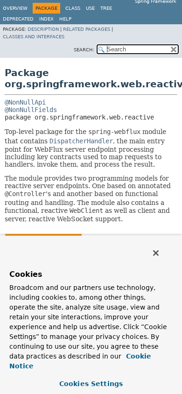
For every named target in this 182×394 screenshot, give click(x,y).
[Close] (156, 253)
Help (65, 18)
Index (46, 18)
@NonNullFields (31, 109)
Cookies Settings (91, 383)
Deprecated (18, 18)
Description (43, 29)
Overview (15, 8)
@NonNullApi (25, 102)
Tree (106, 8)
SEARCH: (84, 49)
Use (90, 8)
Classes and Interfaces (33, 36)
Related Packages (86, 29)
